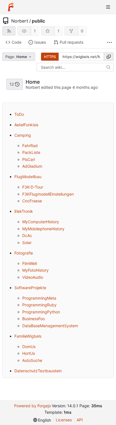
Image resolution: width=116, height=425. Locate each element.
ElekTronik (23, 211)
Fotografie (23, 253)
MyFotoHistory (35, 270)
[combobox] (19, 56)
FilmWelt (29, 263)
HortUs (28, 353)
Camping (22, 135)
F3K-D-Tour (32, 187)
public (38, 21)
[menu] (42, 420)
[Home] (11, 7)
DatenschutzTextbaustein (38, 370)
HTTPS (50, 56)
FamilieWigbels (27, 336)
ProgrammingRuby (39, 304)
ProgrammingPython (41, 311)
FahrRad (30, 145)
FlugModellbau (27, 176)
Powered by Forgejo (32, 405)
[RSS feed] (8, 31)
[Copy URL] (109, 56)
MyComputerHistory (40, 221)
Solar (27, 242)
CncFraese (32, 200)
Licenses (64, 419)
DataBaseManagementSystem (50, 325)
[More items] (109, 42)
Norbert (19, 21)
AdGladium (32, 166)
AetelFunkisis (26, 124)
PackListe (31, 152)
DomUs (28, 346)
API (80, 419)
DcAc (27, 235)
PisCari (28, 159)
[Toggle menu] (108, 7)
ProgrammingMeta (39, 298)
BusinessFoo (33, 318)
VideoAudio (32, 277)
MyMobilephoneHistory (43, 228)
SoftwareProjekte (30, 287)
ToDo (19, 114)
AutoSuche (32, 360)
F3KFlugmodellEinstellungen (48, 194)
